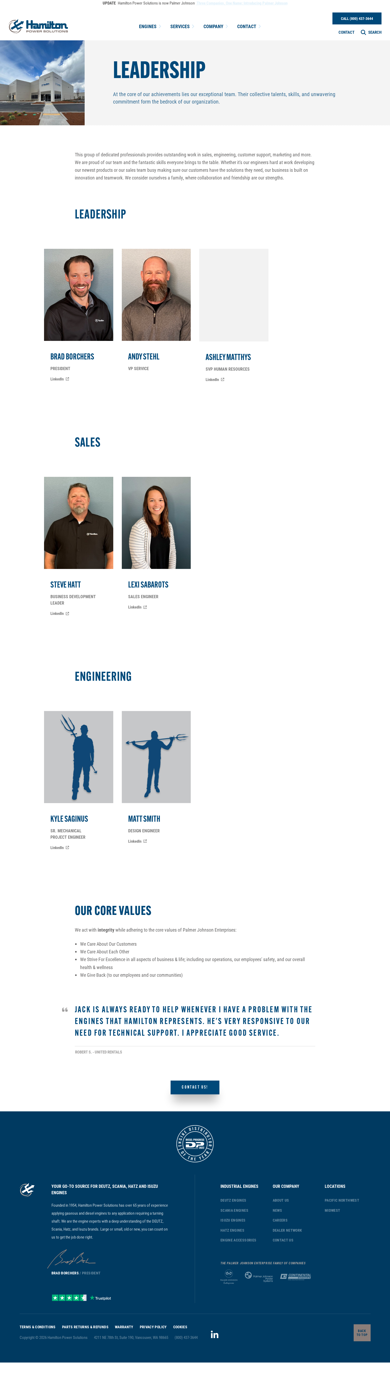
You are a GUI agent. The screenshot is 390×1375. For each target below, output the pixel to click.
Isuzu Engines (233, 1220)
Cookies (180, 1326)
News (277, 1210)
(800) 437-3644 (186, 1337)
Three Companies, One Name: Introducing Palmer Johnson (242, 3)
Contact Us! (195, 1087)
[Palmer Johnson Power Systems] (259, 1277)
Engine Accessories (238, 1240)
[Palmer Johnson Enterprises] (228, 1277)
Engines (148, 26)
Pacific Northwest (342, 1200)
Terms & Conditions (38, 1326)
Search (375, 32)
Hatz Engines (232, 1230)
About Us (281, 1200)
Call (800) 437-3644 (357, 18)
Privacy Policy (153, 1326)
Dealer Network (287, 1230)
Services (180, 26)
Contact (246, 26)
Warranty (124, 1326)
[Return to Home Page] (38, 26)
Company (213, 26)
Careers (280, 1220)
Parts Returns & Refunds (85, 1326)
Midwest (332, 1210)
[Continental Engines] (295, 1277)
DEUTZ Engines (233, 1200)
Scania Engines (234, 1210)
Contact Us (283, 1240)
